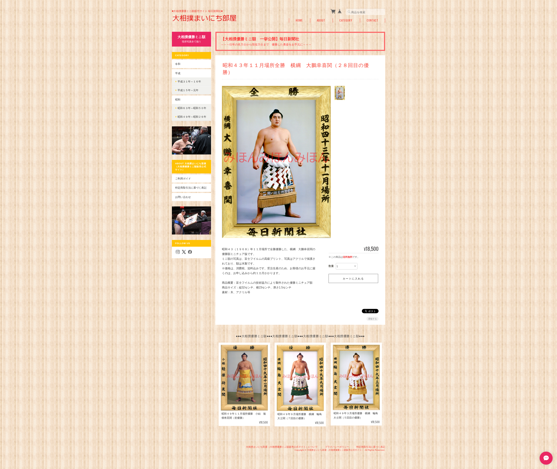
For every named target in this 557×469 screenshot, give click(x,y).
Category (345, 20)
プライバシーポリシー (337, 447)
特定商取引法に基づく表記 (190, 187)
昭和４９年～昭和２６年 (192, 116)
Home (299, 20)
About (321, 20)
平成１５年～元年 (188, 90)
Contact (372, 20)
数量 (331, 266)
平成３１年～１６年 (189, 81)
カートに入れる (353, 278)
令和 (177, 63)
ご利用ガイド (183, 178)
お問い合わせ (183, 197)
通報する (372, 319)
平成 (177, 73)
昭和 (177, 99)
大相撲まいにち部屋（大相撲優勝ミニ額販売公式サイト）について (282, 447)
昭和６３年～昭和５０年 (192, 108)
